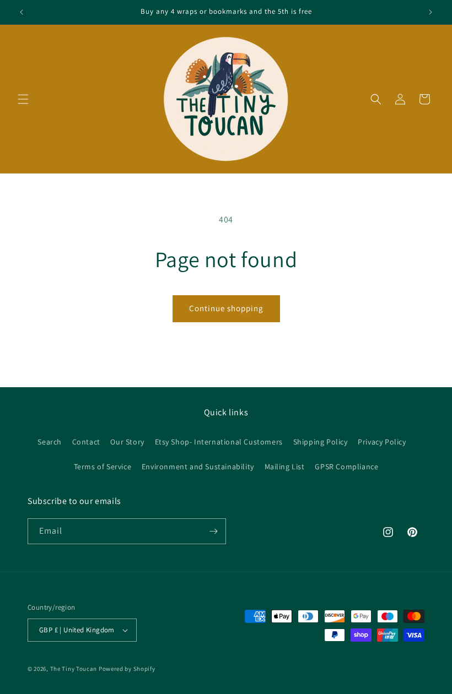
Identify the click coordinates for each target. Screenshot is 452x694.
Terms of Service (103, 466)
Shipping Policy (320, 442)
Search (49, 442)
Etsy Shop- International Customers (219, 442)
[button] (23, 99)
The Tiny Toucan (74, 669)
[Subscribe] (213, 531)
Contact (86, 442)
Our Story (127, 442)
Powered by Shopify (127, 669)
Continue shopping (226, 308)
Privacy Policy (382, 442)
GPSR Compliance (346, 466)
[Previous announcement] (21, 12)
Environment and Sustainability (198, 466)
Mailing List (285, 466)
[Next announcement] (430, 12)
